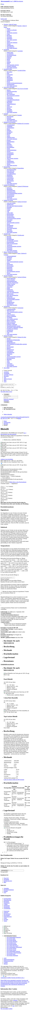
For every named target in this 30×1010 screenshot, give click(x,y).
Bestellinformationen (9, 889)
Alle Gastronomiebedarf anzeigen (15, 261)
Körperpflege (7, 166)
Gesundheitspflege (11, 173)
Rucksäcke (9, 300)
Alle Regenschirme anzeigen (14, 218)
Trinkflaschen (10, 45)
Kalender (6, 113)
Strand (8, 224)
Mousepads (9, 77)
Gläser (8, 34)
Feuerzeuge (9, 92)
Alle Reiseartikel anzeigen (13, 299)
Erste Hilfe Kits (10, 171)
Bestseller (6, 376)
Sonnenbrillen (10, 152)
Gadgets (9, 313)
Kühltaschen (10, 289)
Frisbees (9, 208)
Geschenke (6, 49)
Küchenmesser (10, 349)
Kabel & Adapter (11, 323)
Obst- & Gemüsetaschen (13, 292)
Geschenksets (10, 53)
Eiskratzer (9, 187)
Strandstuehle (10, 225)
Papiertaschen (10, 293)
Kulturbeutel (10, 176)
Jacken (8, 136)
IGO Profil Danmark (12, 944)
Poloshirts (9, 144)
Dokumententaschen (12, 281)
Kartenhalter (10, 74)
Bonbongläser (10, 266)
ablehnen (15, 1000)
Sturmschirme (10, 215)
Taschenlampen (10, 194)
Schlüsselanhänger (11, 104)
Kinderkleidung (10, 141)
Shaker (8, 31)
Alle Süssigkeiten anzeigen (13, 271)
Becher (8, 28)
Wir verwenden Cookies (6, 1008)
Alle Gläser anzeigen (12, 39)
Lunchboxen (10, 351)
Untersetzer (9, 363)
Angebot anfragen (5, 622)
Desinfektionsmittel (11, 169)
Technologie (7, 306)
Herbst (8, 59)
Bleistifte (9, 236)
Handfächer (9, 132)
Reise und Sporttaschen (12, 295)
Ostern (8, 60)
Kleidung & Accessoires (9, 122)
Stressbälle (9, 109)
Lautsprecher (10, 330)
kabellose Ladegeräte (12, 324)
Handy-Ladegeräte (11, 321)
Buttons (9, 90)
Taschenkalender (11, 119)
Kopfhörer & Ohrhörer (12, 328)
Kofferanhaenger (11, 298)
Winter (8, 63)
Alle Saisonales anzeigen (13, 65)
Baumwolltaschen (11, 278)
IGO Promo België (11, 940)
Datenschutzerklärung (9, 959)
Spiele (8, 105)
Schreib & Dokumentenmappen (14, 83)
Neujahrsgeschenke (11, 55)
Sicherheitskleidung (11, 150)
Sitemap (6, 963)
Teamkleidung (10, 161)
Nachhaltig (6, 373)
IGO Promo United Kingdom (14, 952)
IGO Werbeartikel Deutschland (14, 947)
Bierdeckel (9, 257)
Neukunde (6, 400)
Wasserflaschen (10, 46)
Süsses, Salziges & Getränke (11, 252)
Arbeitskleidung (11, 125)
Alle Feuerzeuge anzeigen (13, 95)
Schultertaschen (10, 302)
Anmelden (6, 394)
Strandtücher (10, 226)
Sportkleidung (10, 154)
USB (8, 333)
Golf (8, 211)
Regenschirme (10, 214)
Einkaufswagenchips (12, 91)
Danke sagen (10, 52)
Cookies (6, 962)
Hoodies (9, 157)
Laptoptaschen (10, 291)
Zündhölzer (9, 111)
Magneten (9, 359)
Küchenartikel (10, 347)
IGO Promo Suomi (11, 950)
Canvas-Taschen (11, 280)
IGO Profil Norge (11, 954)
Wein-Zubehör (10, 365)
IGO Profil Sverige (11, 943)
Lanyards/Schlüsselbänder (13, 99)
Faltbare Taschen (11, 284)
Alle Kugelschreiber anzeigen (14, 246)
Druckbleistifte (10, 239)
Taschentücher (10, 180)
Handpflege (9, 175)
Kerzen (8, 345)
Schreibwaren (7, 233)
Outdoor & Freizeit (8, 200)
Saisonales (9, 56)
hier (13, 1006)
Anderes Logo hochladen (7, 459)
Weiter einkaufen (8, 414)
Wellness (9, 182)
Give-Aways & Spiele (9, 87)
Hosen (8, 134)
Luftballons (9, 101)
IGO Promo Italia (11, 938)
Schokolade (9, 270)
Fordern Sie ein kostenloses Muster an (9, 615)
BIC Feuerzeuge (11, 94)
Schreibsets (9, 247)
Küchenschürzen (11, 358)
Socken (8, 151)
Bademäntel (10, 341)
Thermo (9, 44)
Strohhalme (9, 354)
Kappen (9, 140)
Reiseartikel (9, 296)
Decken (9, 338)
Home (5, 421)
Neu (5, 377)
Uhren (8, 362)
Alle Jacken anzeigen (12, 139)
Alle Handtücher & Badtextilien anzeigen (17, 344)
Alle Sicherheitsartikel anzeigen (14, 193)
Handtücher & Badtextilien (13, 340)
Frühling (9, 58)
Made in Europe (8, 379)
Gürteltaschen (10, 285)
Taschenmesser (10, 196)
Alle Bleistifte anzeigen (12, 240)
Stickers (9, 108)
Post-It (8, 81)
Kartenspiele (10, 98)
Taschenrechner (10, 84)
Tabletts (9, 260)
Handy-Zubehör (11, 320)
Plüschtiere (9, 102)
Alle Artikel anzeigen (12, 48)
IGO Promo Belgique (12, 941)
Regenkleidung (10, 147)
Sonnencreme (10, 179)
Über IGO (6, 878)
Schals (8, 148)
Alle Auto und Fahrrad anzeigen (14, 206)
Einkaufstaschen (8, 916)
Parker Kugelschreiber (12, 243)
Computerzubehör (11, 309)
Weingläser (9, 38)
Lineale (8, 76)
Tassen (8, 41)
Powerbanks (10, 331)
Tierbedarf (9, 229)
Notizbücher (10, 80)
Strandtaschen (10, 303)
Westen (8, 164)
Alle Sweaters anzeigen (12, 158)
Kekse (8, 263)
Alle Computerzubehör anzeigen (15, 312)
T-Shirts (9, 159)
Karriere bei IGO (8, 881)
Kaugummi (9, 267)
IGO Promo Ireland (11, 948)
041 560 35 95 (4, 418)
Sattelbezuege (10, 204)
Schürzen (6, 912)
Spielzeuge (9, 106)
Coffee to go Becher (12, 30)
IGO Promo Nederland (12, 955)
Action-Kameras (11, 314)
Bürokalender (10, 116)
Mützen (8, 143)
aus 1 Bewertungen (13, 433)
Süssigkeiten (10, 264)
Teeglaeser (9, 37)
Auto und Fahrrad (11, 203)
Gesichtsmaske (10, 172)
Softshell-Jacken (11, 137)
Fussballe (9, 221)
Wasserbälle (10, 231)
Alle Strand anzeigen (12, 228)
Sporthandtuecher (11, 342)
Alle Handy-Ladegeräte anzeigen (15, 327)
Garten (8, 210)
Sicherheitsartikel (11, 190)
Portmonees (9, 146)
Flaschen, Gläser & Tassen (10, 24)
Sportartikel (9, 220)
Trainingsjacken (10, 162)
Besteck (9, 348)
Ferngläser (9, 207)
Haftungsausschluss (8, 961)
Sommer (9, 62)
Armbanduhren (10, 127)
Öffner (8, 355)
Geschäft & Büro (8, 69)
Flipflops (9, 130)
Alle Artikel (6, 367)
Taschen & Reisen (8, 275)
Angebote (6, 372)
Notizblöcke (10, 79)
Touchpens (9, 245)
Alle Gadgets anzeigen (12, 319)
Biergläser (9, 35)
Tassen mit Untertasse (12, 42)
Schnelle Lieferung (11, 66)
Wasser (8, 273)
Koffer (8, 288)
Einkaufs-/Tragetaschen (12, 282)
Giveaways (9, 97)
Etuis (8, 73)
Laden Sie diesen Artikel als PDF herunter (14, 779)
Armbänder (9, 126)
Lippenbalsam (10, 178)
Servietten (9, 259)
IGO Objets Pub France (12, 945)
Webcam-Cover (10, 310)
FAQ (5, 381)
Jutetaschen (9, 287)
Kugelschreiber (10, 242)
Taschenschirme (11, 217)
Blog (5, 380)
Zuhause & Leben (8, 335)
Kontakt (6, 891)
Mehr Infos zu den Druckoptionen (18, 482)
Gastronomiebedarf (11, 256)
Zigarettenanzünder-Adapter (13, 326)
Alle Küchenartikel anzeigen (14, 356)
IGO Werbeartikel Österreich (14, 937)
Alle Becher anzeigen (12, 32)
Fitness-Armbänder (11, 316)
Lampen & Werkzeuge (9, 185)
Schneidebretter (10, 352)
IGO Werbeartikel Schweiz (10, 935)
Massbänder (10, 189)
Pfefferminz (9, 268)
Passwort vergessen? (9, 399)
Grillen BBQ (10, 213)
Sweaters (9, 155)
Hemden (9, 133)
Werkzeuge (9, 197)
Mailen (19, 418)
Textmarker (9, 249)
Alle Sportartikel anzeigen (13, 222)
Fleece (8, 129)
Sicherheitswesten (11, 192)
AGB (5, 958)
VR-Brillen (9, 317)
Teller (8, 361)
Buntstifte (9, 238)
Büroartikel (9, 72)
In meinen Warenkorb (6, 613)
